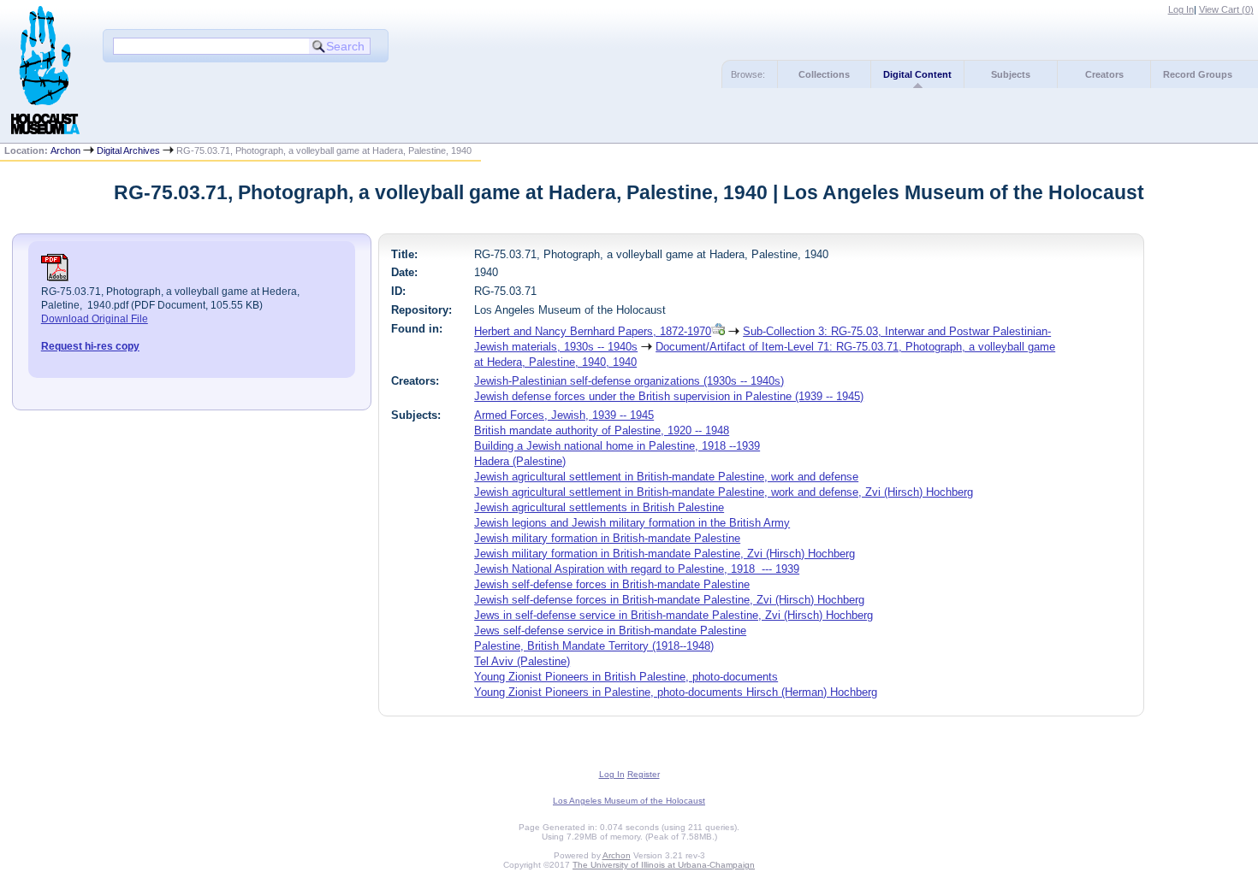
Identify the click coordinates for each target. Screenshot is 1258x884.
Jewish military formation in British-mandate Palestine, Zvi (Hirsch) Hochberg (664, 553)
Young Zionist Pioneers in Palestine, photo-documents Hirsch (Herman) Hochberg (675, 692)
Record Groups (1197, 74)
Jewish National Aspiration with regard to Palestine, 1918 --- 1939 (636, 569)
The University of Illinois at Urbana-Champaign (664, 864)
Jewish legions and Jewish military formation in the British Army (632, 522)
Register (643, 774)
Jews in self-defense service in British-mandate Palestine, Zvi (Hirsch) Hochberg (673, 615)
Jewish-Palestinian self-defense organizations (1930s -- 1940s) (629, 380)
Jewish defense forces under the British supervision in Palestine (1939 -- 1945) (668, 396)
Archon (65, 150)
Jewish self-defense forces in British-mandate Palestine (612, 584)
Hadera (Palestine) (520, 461)
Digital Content (917, 74)
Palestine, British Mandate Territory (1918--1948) (594, 645)
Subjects (1010, 74)
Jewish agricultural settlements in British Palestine (599, 507)
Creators (1104, 74)
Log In (1181, 9)
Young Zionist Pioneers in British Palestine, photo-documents (626, 676)
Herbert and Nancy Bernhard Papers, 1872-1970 (592, 331)
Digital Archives (128, 150)
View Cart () (1226, 9)
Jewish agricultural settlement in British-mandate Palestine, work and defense (666, 476)
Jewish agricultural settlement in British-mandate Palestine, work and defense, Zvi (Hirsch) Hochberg (723, 492)
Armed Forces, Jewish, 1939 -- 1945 (564, 415)
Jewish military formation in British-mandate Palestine (607, 538)
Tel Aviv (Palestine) (522, 661)
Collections (824, 74)
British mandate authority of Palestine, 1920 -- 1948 (601, 430)
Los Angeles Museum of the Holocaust (629, 800)
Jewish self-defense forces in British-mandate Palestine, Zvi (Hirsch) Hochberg (669, 599)
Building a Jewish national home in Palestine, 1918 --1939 (617, 445)
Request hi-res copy (90, 346)
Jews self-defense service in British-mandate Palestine (610, 630)
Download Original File (94, 319)
